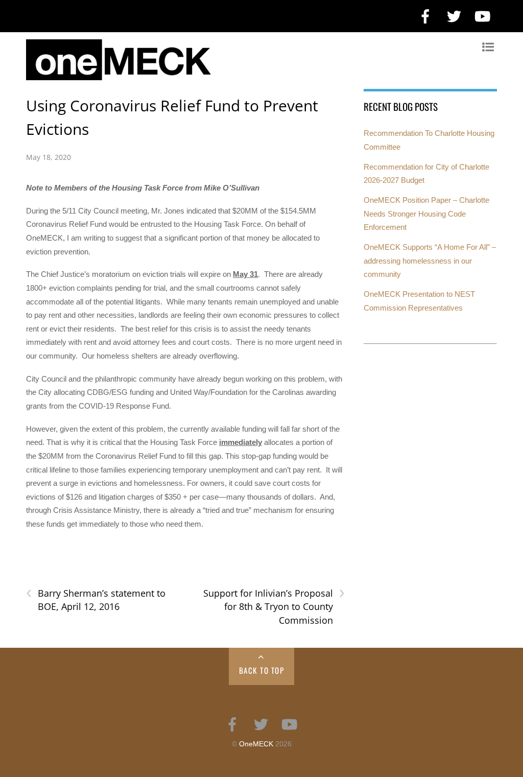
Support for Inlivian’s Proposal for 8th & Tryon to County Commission (274, 606)
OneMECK (256, 744)
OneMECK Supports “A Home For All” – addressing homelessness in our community (430, 260)
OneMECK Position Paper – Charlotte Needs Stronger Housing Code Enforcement (426, 213)
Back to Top (261, 670)
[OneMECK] (256, 75)
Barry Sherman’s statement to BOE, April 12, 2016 (95, 599)
